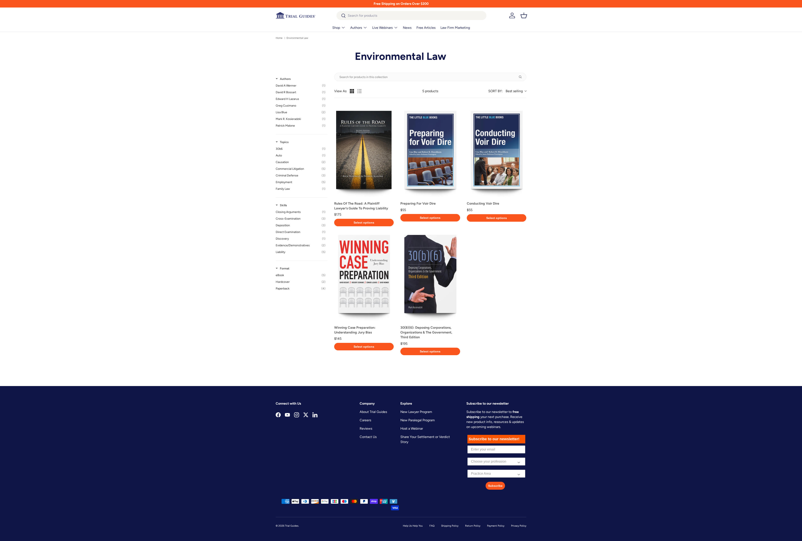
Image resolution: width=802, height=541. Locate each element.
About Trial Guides (373, 412)
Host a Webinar (411, 428)
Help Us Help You (413, 525)
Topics (284, 142)
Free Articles (425, 28)
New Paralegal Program (417, 420)
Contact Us (368, 437)
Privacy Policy (518, 525)
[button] (523, 15)
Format (284, 268)
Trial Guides (291, 525)
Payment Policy (495, 525)
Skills (283, 205)
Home (279, 38)
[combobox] (411, 15)
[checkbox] (300, 86)
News (407, 28)
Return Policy (472, 525)
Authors (356, 28)
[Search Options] (522, 77)
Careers (365, 420)
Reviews (366, 428)
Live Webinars (382, 28)
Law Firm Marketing (455, 28)
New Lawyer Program (416, 412)
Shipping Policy (449, 525)
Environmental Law (297, 38)
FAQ (431, 525)
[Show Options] (518, 461)
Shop (336, 28)
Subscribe (495, 485)
